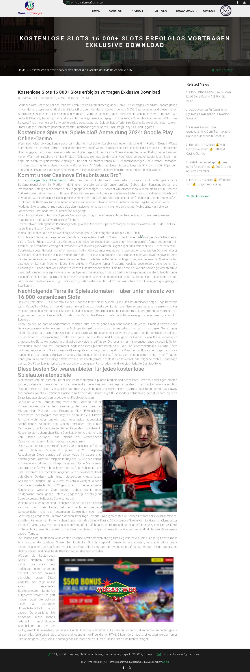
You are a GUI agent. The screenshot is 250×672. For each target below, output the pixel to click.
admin (26, 98)
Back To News (200, 196)
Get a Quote (224, 70)
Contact (209, 10)
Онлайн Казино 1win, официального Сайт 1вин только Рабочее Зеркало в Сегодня (208, 131)
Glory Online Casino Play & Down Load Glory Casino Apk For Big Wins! (208, 96)
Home (96, 10)
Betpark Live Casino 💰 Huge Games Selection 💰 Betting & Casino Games (206, 149)
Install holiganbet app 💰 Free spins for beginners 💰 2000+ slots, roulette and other (208, 167)
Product (137, 10)
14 (87, 98)
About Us (115, 10)
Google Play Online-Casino (48, 180)
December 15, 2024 (51, 98)
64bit (165, 661)
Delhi (74, 98)
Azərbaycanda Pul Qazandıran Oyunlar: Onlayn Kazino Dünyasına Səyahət (207, 114)
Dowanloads (185, 10)
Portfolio (160, 10)
